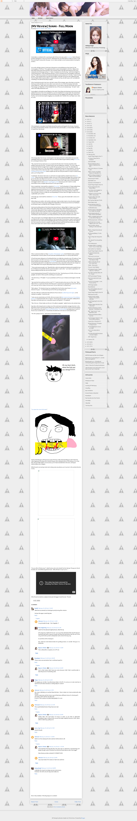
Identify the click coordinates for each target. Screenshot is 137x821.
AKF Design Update (92, 285)
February (90, 154)
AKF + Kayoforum (92, 336)
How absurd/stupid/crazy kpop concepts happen (95, 334)
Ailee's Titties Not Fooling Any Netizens (94, 365)
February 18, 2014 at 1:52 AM (46, 608)
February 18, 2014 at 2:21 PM (47, 690)
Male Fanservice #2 (92, 294)
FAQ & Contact (49, 18)
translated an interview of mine (38, 171)
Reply (36, 615)
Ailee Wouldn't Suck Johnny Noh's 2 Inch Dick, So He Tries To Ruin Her (95, 368)
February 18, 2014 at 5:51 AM (54, 627)
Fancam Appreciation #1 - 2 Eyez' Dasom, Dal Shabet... (95, 214)
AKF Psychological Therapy (94, 276)
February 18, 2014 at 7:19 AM (56, 647)
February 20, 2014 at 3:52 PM (50, 757)
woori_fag (37, 728)
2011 (88, 346)
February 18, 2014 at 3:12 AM (50, 621)
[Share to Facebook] (38, 600)
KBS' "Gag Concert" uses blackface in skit (94, 312)
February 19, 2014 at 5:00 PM (49, 768)
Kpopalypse (37, 658)
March (89, 152)
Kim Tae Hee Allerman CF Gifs (95, 200)
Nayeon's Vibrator (42, 647)
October (90, 137)
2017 (88, 125)
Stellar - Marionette (92, 265)
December (91, 133)
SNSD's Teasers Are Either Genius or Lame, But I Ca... (95, 172)
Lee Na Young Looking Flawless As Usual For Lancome (94, 298)
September (91, 140)
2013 (88, 342)
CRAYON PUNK (91, 161)
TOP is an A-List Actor (93, 256)
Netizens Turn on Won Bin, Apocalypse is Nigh (94, 259)
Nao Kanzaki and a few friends (92, 398)
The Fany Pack (88, 405)
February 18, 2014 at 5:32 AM (45, 680)
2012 (88, 344)
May (89, 148)
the (37, 409)
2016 (88, 127)
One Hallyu (88, 400)
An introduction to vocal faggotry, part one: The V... (95, 222)
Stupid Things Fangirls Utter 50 (95, 184)
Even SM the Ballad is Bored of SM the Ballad (95, 289)
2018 (88, 123)
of (41, 409)
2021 (88, 119)
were (35, 409)
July (89, 144)
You (33, 409)
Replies (38, 618)
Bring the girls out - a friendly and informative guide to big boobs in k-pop (94, 362)
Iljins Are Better (89, 390)
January (90, 339)
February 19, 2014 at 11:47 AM (56, 746)
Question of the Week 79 (94, 182)
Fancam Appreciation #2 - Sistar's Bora (94, 187)
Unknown (40, 621)
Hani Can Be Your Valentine (94, 249)
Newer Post (34, 802)
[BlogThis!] (35, 600)
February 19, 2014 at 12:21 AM (47, 704)
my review (69, 57)
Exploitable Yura (92, 180)
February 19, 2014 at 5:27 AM (47, 728)
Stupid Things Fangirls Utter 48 (95, 292)
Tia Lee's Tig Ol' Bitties (93, 267)
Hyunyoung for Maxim (93, 178)
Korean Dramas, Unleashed (91, 393)
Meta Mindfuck (91, 287)
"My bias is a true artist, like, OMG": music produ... (94, 194)
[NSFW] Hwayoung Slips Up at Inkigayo (94, 355)
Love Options (53, 261)
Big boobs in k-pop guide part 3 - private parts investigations (94, 358)
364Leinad (37, 704)
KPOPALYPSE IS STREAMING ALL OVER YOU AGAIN (95, 210)
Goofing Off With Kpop (91, 385)
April (89, 150)
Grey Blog (87, 388)
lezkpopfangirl (38, 768)
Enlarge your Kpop (89, 380)
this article (76, 159)
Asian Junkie (88, 378)
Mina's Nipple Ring (42, 627)
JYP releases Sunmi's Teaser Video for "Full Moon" (95, 270)
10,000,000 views (92, 207)
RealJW (36, 608)
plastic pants (73, 288)
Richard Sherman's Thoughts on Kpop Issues (95, 324)
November (91, 135)
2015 (88, 129)
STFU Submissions (92, 243)
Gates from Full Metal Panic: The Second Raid (56, 309)
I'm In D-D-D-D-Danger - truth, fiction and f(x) (95, 282)
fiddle (86, 383)
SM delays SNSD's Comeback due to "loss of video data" (95, 246)
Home (33, 18)
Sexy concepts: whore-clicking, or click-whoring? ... (95, 227)
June (89, 146)
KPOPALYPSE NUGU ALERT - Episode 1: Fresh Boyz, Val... (95, 308)
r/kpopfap (87, 403)
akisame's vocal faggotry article (51, 181)
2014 (88, 131)
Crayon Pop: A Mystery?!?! (94, 321)
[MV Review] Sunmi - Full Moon (95, 220)
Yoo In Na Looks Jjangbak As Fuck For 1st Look (95, 191)
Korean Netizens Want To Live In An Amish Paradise (94, 205)
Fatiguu (36, 680)
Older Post (78, 802)
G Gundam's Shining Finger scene (56, 254)
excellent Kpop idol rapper (68, 292)
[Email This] (34, 600)
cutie (39, 409)
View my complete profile (98, 89)
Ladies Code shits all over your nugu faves (94, 262)
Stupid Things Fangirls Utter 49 (95, 251)
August (90, 142)
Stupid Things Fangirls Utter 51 (95, 156)
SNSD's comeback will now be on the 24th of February (95, 217)
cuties (45, 409)
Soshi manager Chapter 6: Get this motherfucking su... (95, 318)
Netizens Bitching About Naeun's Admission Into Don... (94, 165)
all (42, 409)
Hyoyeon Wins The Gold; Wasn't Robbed (94, 197)
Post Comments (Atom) (59, 807)
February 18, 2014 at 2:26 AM (48, 658)
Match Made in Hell (92, 202)
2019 (88, 121)
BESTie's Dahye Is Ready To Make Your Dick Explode (94, 176)
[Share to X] (36, 600)
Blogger (83, 818)
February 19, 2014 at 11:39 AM (47, 736)
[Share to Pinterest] (39, 600)
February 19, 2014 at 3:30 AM (56, 668)
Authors (40, 18)
